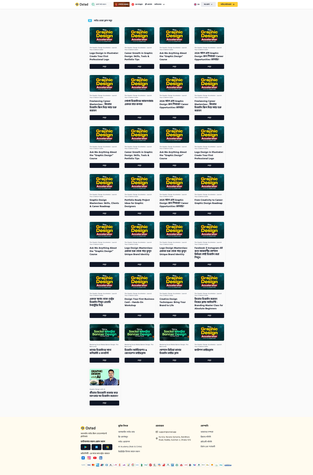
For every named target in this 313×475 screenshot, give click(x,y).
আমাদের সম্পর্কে (207, 432)
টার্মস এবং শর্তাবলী (208, 446)
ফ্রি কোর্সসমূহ (123, 436)
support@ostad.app (167, 432)
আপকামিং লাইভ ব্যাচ (126, 432)
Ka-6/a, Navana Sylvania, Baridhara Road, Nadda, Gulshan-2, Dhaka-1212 (175, 438)
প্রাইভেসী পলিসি (206, 441)
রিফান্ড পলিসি (206, 436)
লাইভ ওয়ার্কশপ (124, 441)
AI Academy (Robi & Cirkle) (130, 446)
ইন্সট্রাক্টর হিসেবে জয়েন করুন (129, 451)
